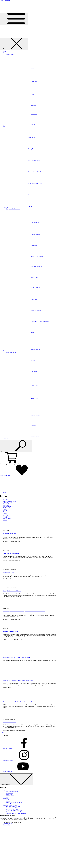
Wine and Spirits (7, 518)
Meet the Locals (9, 803)
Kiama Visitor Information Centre (14, 802)
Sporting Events (6, 516)
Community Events (7, 502)
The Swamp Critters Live (9, 533)
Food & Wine (6, 512)
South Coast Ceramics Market (10, 631)
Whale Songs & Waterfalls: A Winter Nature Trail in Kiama (18, 680)
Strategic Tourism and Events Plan (14, 811)
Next (3, 732)
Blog (7, 797)
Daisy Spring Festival (8, 572)
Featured (5, 509)
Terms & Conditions (7, 823)
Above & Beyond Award (12, 809)
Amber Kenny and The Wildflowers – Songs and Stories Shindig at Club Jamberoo (24, 611)
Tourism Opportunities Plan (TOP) (14, 810)
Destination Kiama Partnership (10, 805)
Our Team (8, 799)
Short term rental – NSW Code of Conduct (16, 813)
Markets (5, 514)
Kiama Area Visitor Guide (12, 791)
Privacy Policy (6, 825)
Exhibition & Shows (8, 506)
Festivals (5, 510)
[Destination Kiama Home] (18, 37)
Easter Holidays (6, 505)
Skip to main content (5, 0)
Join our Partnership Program (13, 806)
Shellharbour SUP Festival (9, 722)
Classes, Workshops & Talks (9, 501)
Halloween (5, 513)
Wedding (5, 517)
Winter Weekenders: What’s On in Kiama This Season (16, 657)
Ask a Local (9, 794)
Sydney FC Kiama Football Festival (12, 591)
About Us (5, 798)
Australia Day (6, 499)
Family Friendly (6, 507)
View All (5, 520)
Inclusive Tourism (10, 795)
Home (4, 492)
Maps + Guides (9, 793)
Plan (4, 790)
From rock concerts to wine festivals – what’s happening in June (19, 701)
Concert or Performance (8, 503)
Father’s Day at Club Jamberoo (11, 553)
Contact (8, 801)
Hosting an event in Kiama (12, 807)
